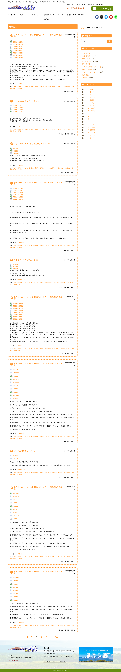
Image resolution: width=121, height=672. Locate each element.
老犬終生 (60, 86)
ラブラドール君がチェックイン (26, 260)
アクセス (61, 15)
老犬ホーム (24, 15)
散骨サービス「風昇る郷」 (76, 15)
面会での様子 (87, 69)
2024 (90, 95)
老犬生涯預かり (52, 86)
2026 (90, 89)
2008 (89, 138)
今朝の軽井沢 (87, 61)
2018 (90, 111)
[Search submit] (109, 41)
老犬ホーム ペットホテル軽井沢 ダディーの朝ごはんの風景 (38, 183)
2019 (90, 108)
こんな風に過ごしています (92, 67)
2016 (90, 116)
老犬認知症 (67, 86)
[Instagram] (101, 17)
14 (56, 637)
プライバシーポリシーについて (54, 662)
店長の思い (86, 75)
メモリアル (86, 53)
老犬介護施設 (34, 86)
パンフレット (35, 15)
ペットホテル (12, 15)
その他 (84, 78)
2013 (90, 124)
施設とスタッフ (49, 15)
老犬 (15, 86)
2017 (90, 114)
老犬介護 (27, 86)
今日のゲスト (21, 126)
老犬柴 (41, 282)
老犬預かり (20, 88)
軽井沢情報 (86, 64)
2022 (90, 100)
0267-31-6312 (13, 660)
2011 (90, 130)
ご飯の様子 (20, 83)
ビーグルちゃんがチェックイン (26, 101)
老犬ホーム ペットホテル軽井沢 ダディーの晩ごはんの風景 (38, 36)
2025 (90, 92)
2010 (90, 133)
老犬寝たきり (43, 86)
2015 (90, 119)
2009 (90, 135)
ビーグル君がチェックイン (24, 451)
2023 (90, 97)
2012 (90, 127)
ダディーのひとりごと (90, 72)
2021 (89, 103)
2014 (90, 122)
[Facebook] (97, 17)
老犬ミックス (28, 625)
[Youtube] (111, 17)
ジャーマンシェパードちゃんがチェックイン (32, 143)
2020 (90, 105)
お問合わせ (46, 19)
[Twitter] (106, 17)
